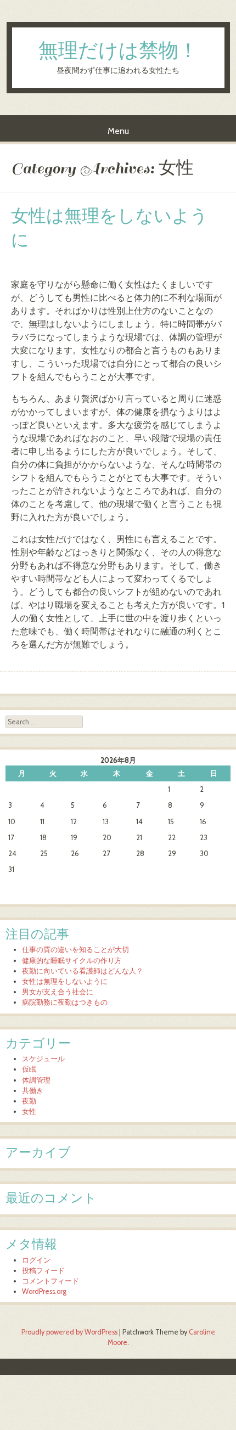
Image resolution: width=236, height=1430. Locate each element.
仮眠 (29, 1069)
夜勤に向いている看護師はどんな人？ (82, 971)
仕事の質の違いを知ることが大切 (75, 949)
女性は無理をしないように (109, 228)
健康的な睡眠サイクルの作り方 (72, 960)
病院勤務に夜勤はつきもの (65, 1002)
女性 (29, 1111)
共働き (32, 1090)
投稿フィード (43, 1270)
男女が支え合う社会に (57, 992)
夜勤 (29, 1101)
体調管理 (36, 1080)
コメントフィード (50, 1281)
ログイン (36, 1260)
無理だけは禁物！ (118, 51)
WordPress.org (44, 1291)
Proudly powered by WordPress (69, 1332)
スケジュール (43, 1059)
